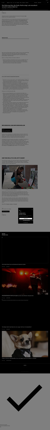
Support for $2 (26, 218)
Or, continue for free (26, 222)
